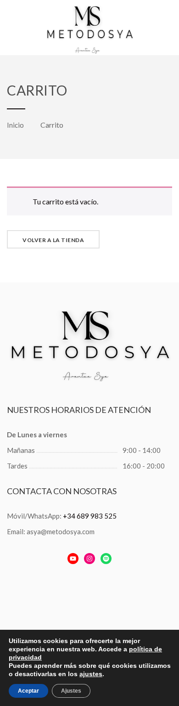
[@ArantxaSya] (72, 558)
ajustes (90, 674)
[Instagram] (89, 558)
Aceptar (28, 691)
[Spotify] (106, 558)
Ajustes (71, 691)
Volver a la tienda (53, 240)
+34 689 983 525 (90, 516)
